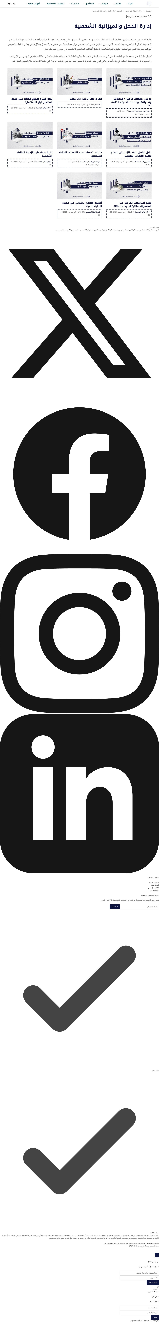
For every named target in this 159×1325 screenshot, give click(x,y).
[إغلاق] (157, 1255)
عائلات (118, 4)
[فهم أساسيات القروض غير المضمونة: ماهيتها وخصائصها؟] (129, 185)
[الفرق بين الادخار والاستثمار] (79, 81)
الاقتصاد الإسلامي (153, 887)
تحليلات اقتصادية (55, 4)
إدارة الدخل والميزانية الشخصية (139, 111)
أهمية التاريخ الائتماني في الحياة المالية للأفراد (82, 204)
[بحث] (14, 4)
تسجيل (155, 1317)
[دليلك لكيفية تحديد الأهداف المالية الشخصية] (79, 135)
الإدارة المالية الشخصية (43, 108)
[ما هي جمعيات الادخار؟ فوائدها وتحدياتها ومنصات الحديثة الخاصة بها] (129, 81)
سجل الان (141, 1266)
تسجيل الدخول (153, 1282)
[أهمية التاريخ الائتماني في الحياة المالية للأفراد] (79, 185)
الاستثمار (97, 104)
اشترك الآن (115, 906)
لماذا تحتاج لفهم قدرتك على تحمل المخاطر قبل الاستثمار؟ (32, 100)
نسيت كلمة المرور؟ (153, 1291)
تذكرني (154, 1289)
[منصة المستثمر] (149, 3)
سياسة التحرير (122, 1243)
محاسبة (75, 4)
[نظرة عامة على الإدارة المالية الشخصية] (30, 135)
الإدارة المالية (155, 885)
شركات (104, 4)
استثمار (90, 4)
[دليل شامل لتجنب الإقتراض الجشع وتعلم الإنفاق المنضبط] (129, 135)
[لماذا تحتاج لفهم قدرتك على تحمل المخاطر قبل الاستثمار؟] (30, 81)
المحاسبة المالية (154, 882)
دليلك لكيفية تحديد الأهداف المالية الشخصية (80, 154)
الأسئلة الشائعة (154, 1243)
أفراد (130, 4)
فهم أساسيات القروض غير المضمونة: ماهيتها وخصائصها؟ (133, 204)
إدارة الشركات (154, 890)
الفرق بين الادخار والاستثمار (85, 99)
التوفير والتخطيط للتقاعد (142, 161)
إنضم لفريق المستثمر (110, 1243)
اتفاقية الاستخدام (144, 1243)
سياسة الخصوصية (133, 1243)
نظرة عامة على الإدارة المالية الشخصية (35, 154)
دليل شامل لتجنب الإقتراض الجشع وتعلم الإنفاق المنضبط (131, 154)
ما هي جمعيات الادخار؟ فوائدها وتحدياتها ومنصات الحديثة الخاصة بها (131, 102)
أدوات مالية (34, 4)
